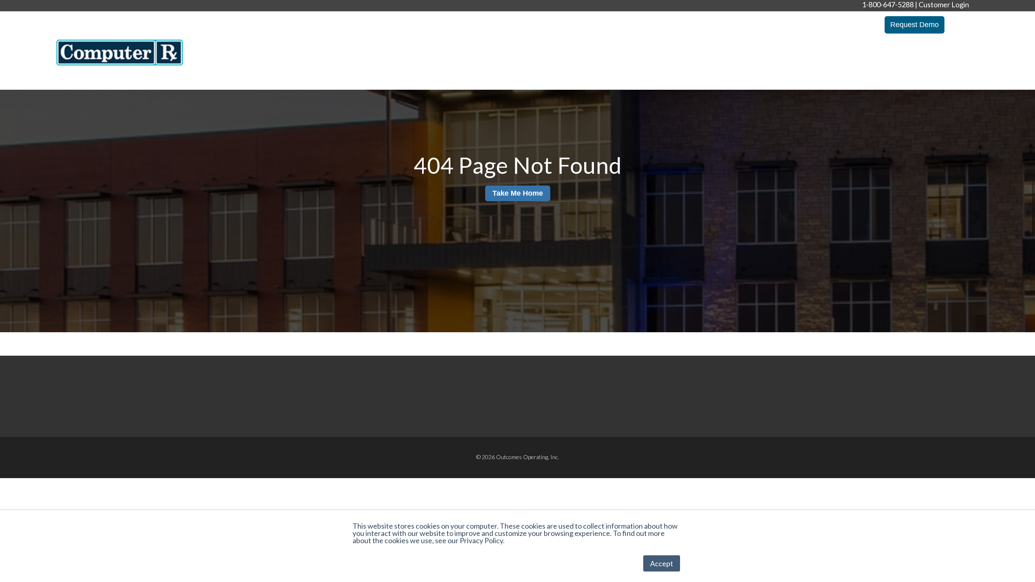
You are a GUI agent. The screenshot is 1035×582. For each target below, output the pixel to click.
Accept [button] (661, 563)
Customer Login (944, 4)
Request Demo (914, 25)
